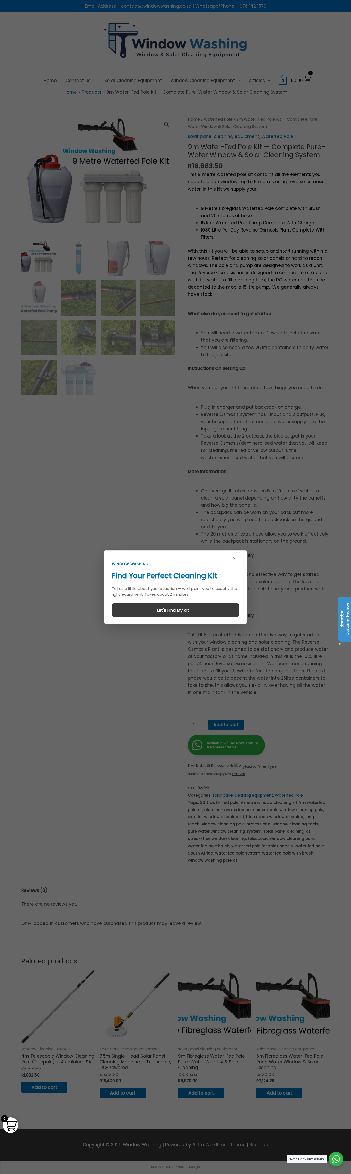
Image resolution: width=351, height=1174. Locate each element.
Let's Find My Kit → (175, 610)
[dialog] (175, 587)
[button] (175, 587)
